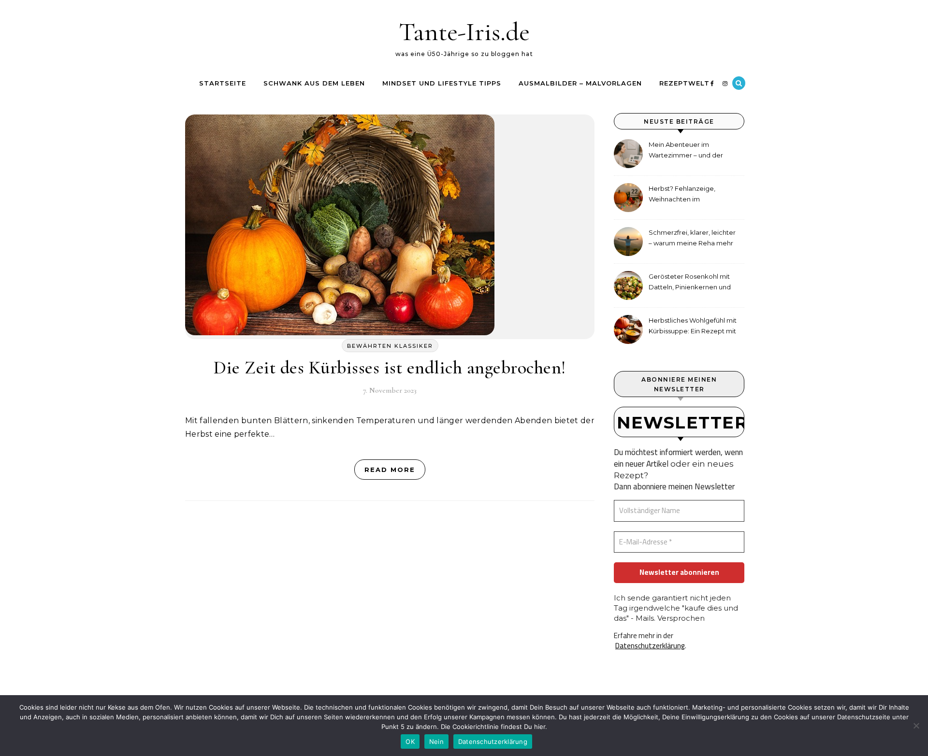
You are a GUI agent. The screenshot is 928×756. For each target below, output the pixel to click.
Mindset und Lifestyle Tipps (441, 83)
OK (410, 741)
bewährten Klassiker (390, 345)
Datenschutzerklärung (650, 646)
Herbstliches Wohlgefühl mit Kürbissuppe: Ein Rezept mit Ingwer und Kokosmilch (693, 326)
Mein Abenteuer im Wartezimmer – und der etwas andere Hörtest (686, 151)
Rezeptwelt (684, 83)
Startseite (222, 83)
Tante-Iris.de (464, 31)
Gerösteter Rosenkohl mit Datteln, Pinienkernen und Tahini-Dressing (690, 282)
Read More (389, 469)
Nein (436, 741)
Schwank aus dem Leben (314, 83)
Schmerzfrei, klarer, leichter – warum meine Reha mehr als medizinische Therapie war (692, 238)
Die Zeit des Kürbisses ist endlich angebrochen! (390, 368)
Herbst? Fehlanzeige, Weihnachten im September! (682, 195)
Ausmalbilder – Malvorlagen (580, 83)
